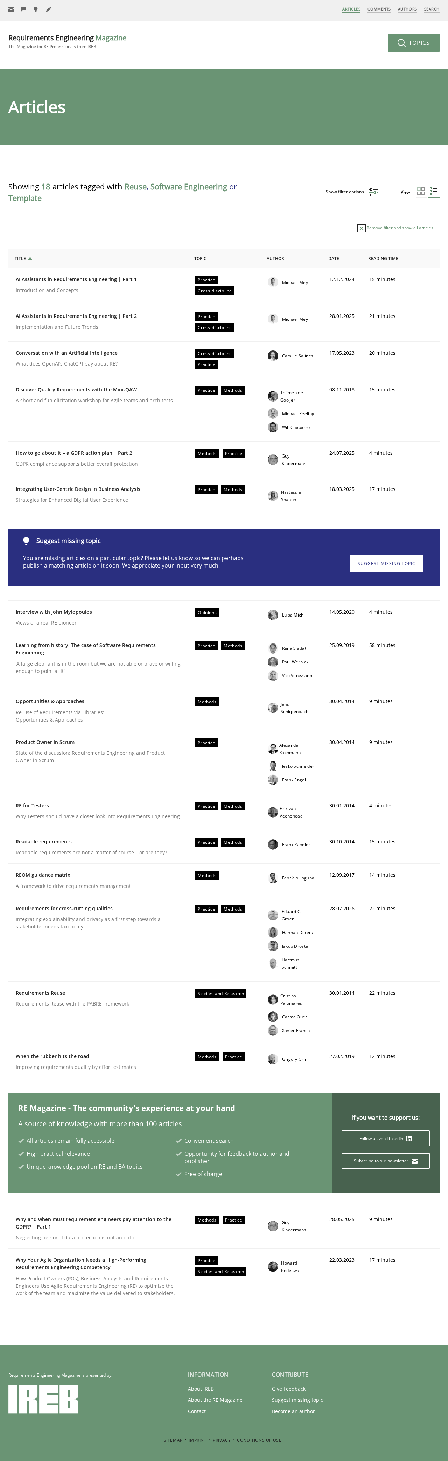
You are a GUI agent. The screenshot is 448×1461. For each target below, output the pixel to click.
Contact (197, 1411)
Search (432, 9)
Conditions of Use (259, 1440)
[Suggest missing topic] (36, 9)
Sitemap (173, 1440)
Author (275, 259)
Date (333, 259)
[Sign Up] (11, 9)
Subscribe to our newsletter (382, 1161)
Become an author (293, 1411)
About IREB (201, 1388)
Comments (379, 9)
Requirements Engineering (67, 41)
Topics (418, 43)
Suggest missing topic (386, 563)
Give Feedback (289, 1388)
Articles (351, 9)
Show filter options (345, 192)
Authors (407, 9)
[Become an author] (49, 9)
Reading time (383, 259)
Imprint (197, 1440)
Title (20, 259)
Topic (200, 259)
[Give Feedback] (24, 9)
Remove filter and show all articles (399, 228)
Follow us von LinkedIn (382, 1138)
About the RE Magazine (215, 1400)
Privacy (222, 1440)
